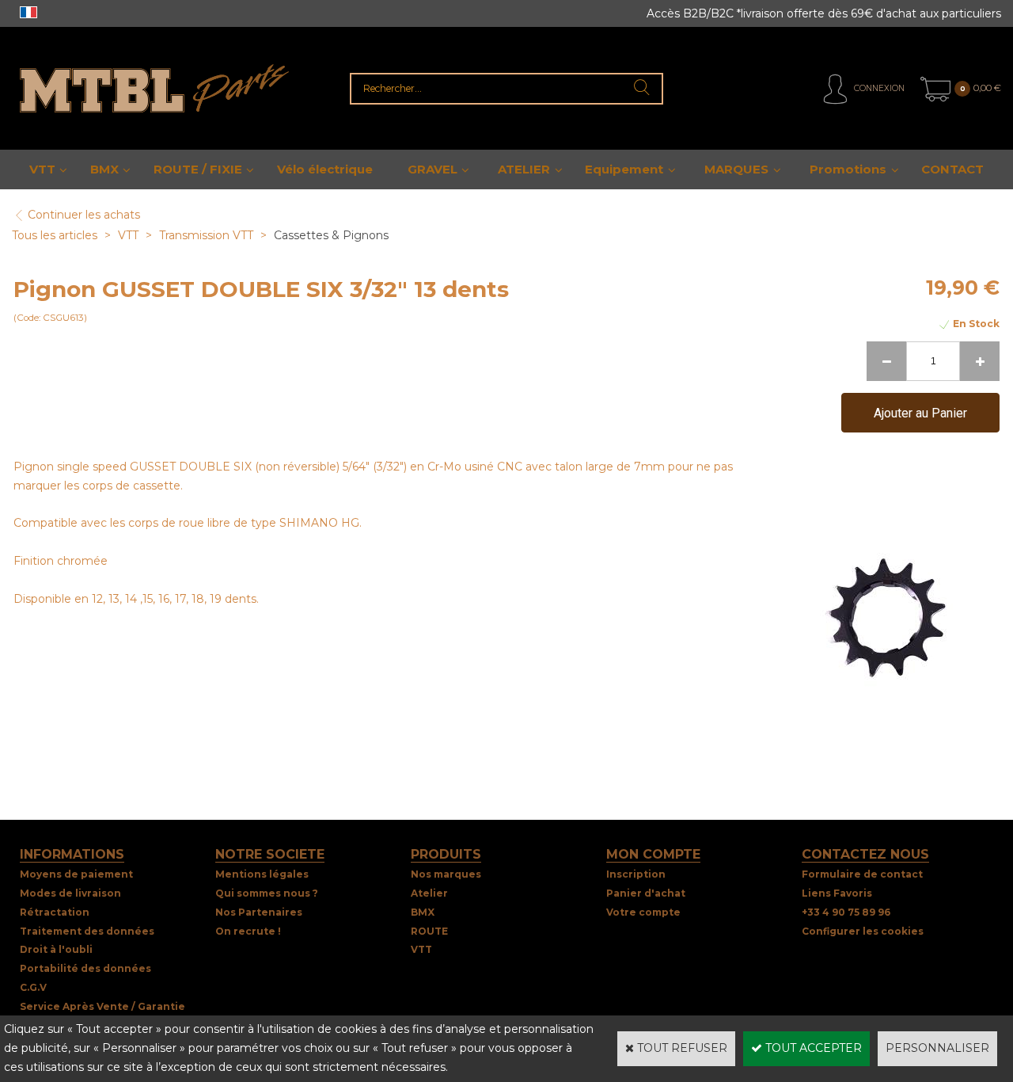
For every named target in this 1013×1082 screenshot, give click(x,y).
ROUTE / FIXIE (198, 169)
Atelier (429, 893)
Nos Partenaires (258, 912)
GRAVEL (432, 169)
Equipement (624, 169)
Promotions (848, 169)
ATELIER (524, 169)
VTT (42, 169)
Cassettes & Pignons (331, 235)
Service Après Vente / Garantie (102, 1006)
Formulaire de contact (862, 874)
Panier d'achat (645, 893)
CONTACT (952, 169)
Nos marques (446, 874)
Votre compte (643, 912)
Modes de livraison (70, 893)
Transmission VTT (206, 235)
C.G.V (33, 987)
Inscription (636, 874)
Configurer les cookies (863, 931)
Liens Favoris (837, 893)
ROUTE (429, 931)
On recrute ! (248, 931)
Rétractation (54, 912)
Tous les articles (54, 235)
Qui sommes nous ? (266, 893)
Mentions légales (262, 874)
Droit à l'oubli (56, 949)
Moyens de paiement (76, 874)
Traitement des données (87, 931)
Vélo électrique (325, 169)
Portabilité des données (85, 968)
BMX (104, 169)
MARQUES (736, 169)
